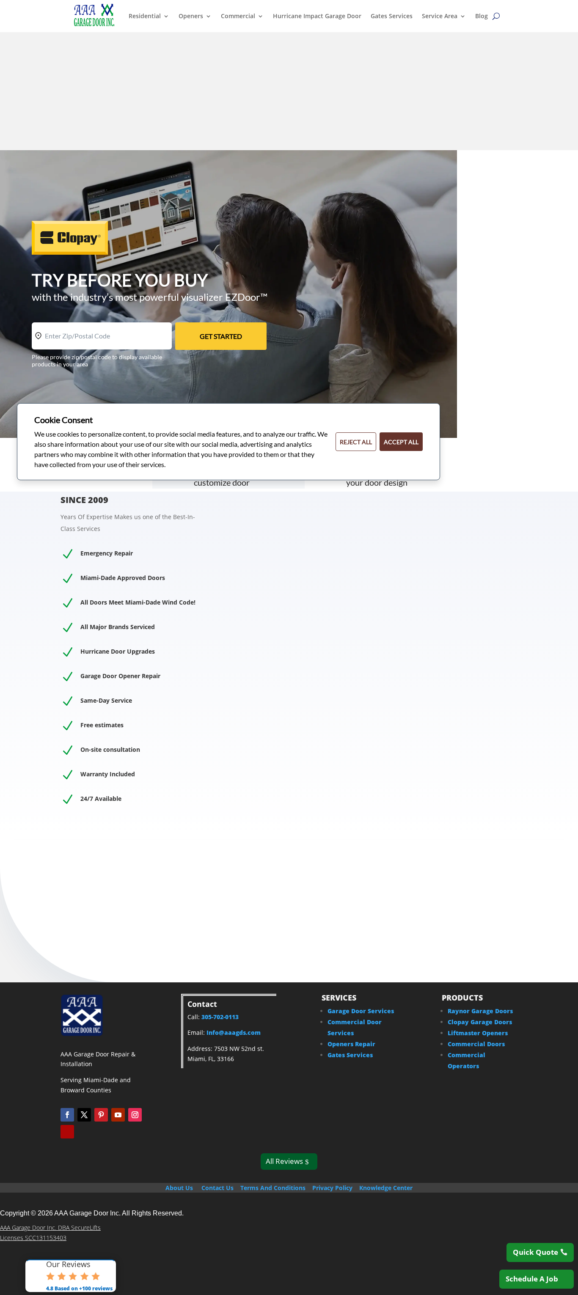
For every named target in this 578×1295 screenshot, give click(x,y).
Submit (472, 656)
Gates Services (392, 16)
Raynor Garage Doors (480, 1011)
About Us (179, 1188)
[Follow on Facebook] (67, 1115)
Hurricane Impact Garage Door (317, 16)
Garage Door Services (361, 1011)
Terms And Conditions (273, 1188)
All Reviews (284, 1161)
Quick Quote (535, 1252)
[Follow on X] (84, 1115)
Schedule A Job (532, 1279)
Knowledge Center (386, 1188)
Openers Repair (351, 1044)
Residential (145, 16)
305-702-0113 (110, 144)
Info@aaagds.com (233, 1032)
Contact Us (217, 1188)
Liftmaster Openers (478, 1033)
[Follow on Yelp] (67, 1131)
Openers (191, 16)
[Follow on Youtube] (118, 1115)
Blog (481, 16)
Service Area (439, 16)
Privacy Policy (332, 1188)
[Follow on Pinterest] (101, 1115)
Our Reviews (68, 1264)
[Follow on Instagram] (135, 1115)
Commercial (238, 16)
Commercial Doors (476, 1044)
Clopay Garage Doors (480, 1022)
